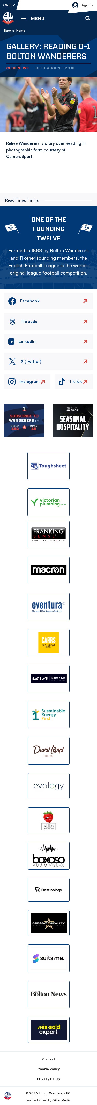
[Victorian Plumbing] (48, 502)
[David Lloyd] (49, 750)
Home (20, 30)
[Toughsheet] (48, 466)
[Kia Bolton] (49, 678)
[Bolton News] (49, 994)
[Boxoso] (49, 855)
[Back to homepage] (8, 18)
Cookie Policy (49, 1069)
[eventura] (49, 606)
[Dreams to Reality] (49, 923)
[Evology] (49, 786)
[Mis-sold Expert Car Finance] (49, 1030)
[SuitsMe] (49, 958)
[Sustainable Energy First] (49, 714)
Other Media (61, 1100)
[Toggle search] (88, 18)
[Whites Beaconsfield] (49, 820)
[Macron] (49, 570)
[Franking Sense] (49, 534)
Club (7, 5)
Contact (48, 1059)
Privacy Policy (48, 1079)
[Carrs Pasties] (49, 642)
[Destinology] (49, 890)
